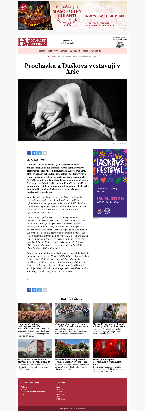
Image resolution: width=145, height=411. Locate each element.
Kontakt (24, 389)
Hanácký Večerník (32, 42)
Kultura (63, 51)
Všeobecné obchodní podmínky (33, 392)
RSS (24, 394)
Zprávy (42, 51)
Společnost (75, 51)
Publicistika (95, 51)
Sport (85, 51)
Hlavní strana (55, 56)
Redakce (24, 387)
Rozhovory (53, 51)
